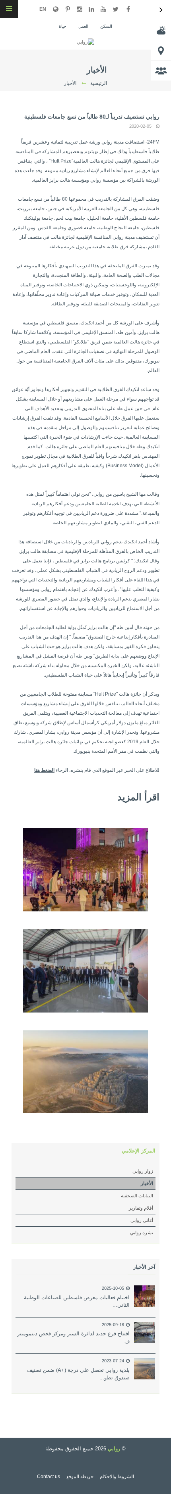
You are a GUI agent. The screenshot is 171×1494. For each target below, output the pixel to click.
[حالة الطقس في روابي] (161, 30)
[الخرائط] (161, 50)
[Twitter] (115, 9)
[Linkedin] (91, 9)
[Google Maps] (56, 9)
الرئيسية (98, 83)
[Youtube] (103, 9)
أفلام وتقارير (141, 1208)
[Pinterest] (68, 9)
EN (42, 9)
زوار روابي (142, 1171)
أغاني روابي (141, 1220)
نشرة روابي (141, 1232)
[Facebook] (128, 9)
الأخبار (147, 1183)
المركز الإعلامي (138, 1151)
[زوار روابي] (161, 71)
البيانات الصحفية (137, 1196)
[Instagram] (80, 9)
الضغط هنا (44, 770)
